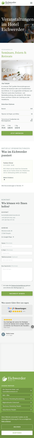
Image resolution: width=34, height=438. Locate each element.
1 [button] (14, 79)
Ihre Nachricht (9, 266)
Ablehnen (17, 427)
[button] (5, 70)
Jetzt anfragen (17, 133)
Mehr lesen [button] (7, 327)
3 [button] (19, 79)
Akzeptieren (17, 433)
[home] (9, 3)
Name (6, 243)
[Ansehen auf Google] (3, 334)
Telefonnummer (9, 257)
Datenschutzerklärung (18, 285)
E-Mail (7, 250)
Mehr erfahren (6, 421)
